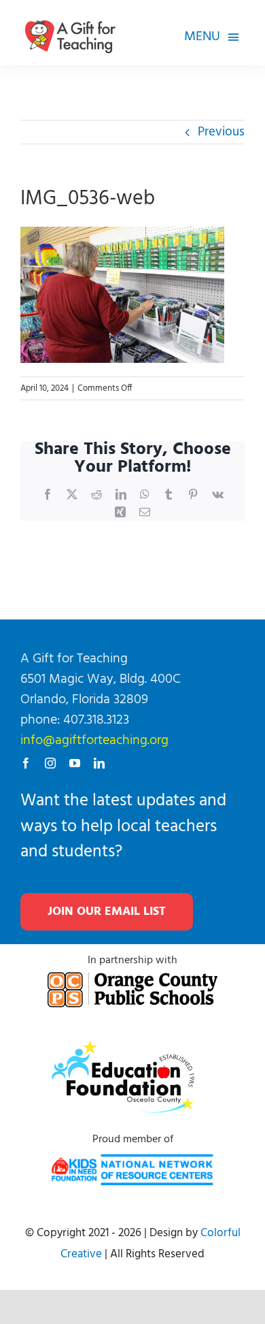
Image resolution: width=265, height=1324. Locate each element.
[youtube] (74, 763)
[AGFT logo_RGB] (70, 14)
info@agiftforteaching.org (94, 741)
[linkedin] (99, 763)
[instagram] (50, 763)
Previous (221, 132)
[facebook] (25, 763)
